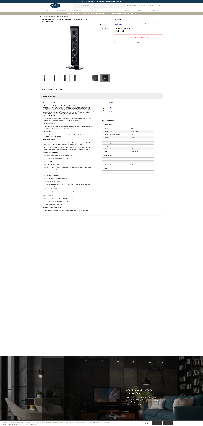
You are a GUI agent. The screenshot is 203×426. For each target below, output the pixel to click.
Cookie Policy (33, 424)
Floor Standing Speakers (62, 16)
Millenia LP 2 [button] (54, 21)
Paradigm (42, 21)
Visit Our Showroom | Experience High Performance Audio (101, 1)
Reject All (156, 423)
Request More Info (139, 42)
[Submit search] (121, 5)
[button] (128, 6)
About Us (140, 10)
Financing (93, 10)
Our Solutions (78, 10)
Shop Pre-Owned (61, 10)
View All (105, 78)
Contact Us (154, 10)
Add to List (105, 28)
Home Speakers (52, 16)
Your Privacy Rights (144, 423)
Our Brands (107, 10)
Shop (46, 10)
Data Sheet (109, 111)
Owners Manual (110, 107)
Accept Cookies (168, 423)
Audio (45, 16)
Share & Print (105, 25)
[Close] (200, 423)
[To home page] (55, 5)
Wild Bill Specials (124, 10)
